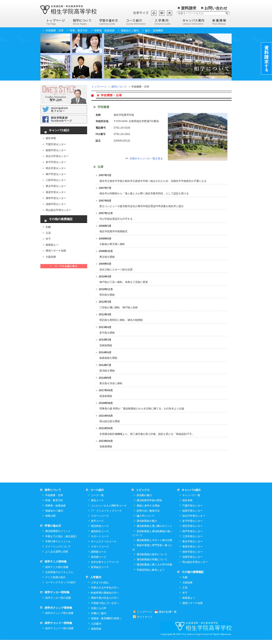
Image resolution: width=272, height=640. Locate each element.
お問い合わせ (215, 8)
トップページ (99, 86)
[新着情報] (219, 21)
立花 (48, 232)
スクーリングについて (58, 546)
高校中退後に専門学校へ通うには (152, 547)
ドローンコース (100, 515)
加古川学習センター (57, 156)
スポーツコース (100, 546)
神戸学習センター (56, 174)
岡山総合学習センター (58, 210)
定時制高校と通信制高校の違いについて (152, 533)
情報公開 (50, 515)
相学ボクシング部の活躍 (59, 613)
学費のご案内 (98, 613)
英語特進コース (100, 526)
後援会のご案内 (130, 30)
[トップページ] (55, 21)
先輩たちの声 (98, 608)
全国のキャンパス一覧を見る (146, 158)
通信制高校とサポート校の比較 (154, 540)
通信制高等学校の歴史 (149, 500)
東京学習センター (56, 186)
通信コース (97, 500)
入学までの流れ (100, 582)
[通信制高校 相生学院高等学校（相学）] (68, 9)
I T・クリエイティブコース (106, 510)
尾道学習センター (56, 192)
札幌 (48, 226)
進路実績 (96, 628)
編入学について (145, 515)
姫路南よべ (52, 244)
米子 (48, 238)
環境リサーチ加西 (56, 250)
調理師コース (98, 551)
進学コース (97, 520)
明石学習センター (56, 168)
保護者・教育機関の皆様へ (106, 618)
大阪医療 (51, 256)
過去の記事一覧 (168, 611)
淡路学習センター (56, 204)
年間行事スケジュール (58, 541)
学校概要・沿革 (55, 30)
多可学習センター (56, 162)
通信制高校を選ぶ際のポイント (154, 526)
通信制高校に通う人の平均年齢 (154, 564)
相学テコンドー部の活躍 (59, 628)
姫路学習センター (56, 150)
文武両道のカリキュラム (59, 572)
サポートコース (100, 536)
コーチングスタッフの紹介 (60, 582)
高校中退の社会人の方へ (105, 597)
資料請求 (188, 8)
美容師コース (98, 556)
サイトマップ (144, 616)
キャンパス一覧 (191, 495)
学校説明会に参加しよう (151, 569)
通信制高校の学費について (152, 559)
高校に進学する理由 (148, 505)
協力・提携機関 (154, 30)
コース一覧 (97, 495)
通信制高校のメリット (58, 531)
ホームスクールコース (103, 541)
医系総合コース (100, 567)
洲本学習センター (56, 198)
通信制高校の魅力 (147, 520)
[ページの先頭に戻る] (63, 265)
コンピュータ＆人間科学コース (109, 505)
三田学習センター (56, 180)
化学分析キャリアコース (105, 562)
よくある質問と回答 (56, 551)
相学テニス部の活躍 (56, 567)
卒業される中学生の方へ (105, 587)
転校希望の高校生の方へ (105, 592)
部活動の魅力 (144, 495)
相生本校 (51, 138)
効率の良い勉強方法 (148, 510)
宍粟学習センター (56, 144)
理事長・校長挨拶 (104, 30)
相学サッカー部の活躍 (58, 597)
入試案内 (96, 623)
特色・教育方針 (79, 30)
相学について (119, 86)
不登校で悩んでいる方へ (105, 603)
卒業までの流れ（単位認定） (61, 536)
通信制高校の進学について (152, 554)
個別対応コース (100, 531)
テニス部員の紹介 (55, 577)
